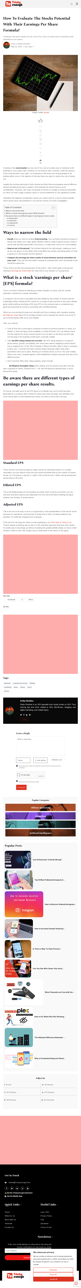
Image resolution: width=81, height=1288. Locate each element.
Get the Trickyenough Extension (20, 1193)
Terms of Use (45, 1227)
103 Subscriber (49, 1100)
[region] (53, 1266)
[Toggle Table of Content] (52, 208)
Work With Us (10, 1220)
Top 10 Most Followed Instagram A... (49, 880)
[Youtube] (28, 1188)
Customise (53, 1270)
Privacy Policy (46, 1216)
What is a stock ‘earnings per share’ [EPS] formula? (25, 213)
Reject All (53, 1274)
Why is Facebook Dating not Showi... (49, 1058)
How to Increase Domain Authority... (49, 929)
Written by (20, 44)
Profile (24, 719)
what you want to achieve (23, 239)
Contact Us (9, 1227)
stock (29, 687)
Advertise (8, 1223)
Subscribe (28, 1257)
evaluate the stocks (20, 683)
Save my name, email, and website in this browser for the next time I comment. (40, 767)
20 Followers (49, 1085)
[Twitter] (12, 1188)
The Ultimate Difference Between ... (49, 1037)
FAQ (42, 1220)
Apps (40, 824)
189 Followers (11, 1100)
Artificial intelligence (40, 833)
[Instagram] (22, 1188)
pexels (46, 112)
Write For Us (10, 1216)
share (16, 687)
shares (22, 687)
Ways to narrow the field (15, 211)
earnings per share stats (21, 271)
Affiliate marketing (40, 807)
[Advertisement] (40, 415)
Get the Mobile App (14, 1196)
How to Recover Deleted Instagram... (60, 904)
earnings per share (10, 315)
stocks (6, 691)
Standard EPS (13, 218)
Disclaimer (44, 1223)
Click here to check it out (61, 522)
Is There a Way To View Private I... (47, 949)
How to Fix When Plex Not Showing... (49, 1017)
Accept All (53, 1279)
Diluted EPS (13, 220)
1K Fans (8, 1085)
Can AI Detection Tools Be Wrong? (47, 860)
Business (7, 683)
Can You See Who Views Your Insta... (48, 968)
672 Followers (49, 1092)
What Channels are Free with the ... (60, 992)
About (7, 1212)
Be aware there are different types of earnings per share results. (30, 216)
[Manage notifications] (76, 1283)
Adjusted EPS (13, 223)
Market (32, 683)
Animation (40, 816)
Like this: (12, 225)
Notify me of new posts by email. (29, 782)
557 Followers (11, 1092)
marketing (7, 687)
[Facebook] (6, 1188)
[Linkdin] (17, 1188)
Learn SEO (44, 1212)
